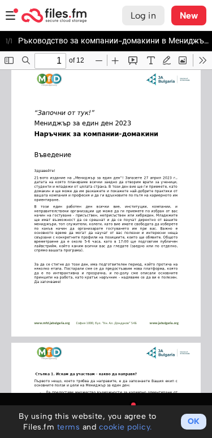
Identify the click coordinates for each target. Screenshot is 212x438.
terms (68, 427)
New (189, 15)
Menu (11, 15)
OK (194, 421)
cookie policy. (125, 427)
